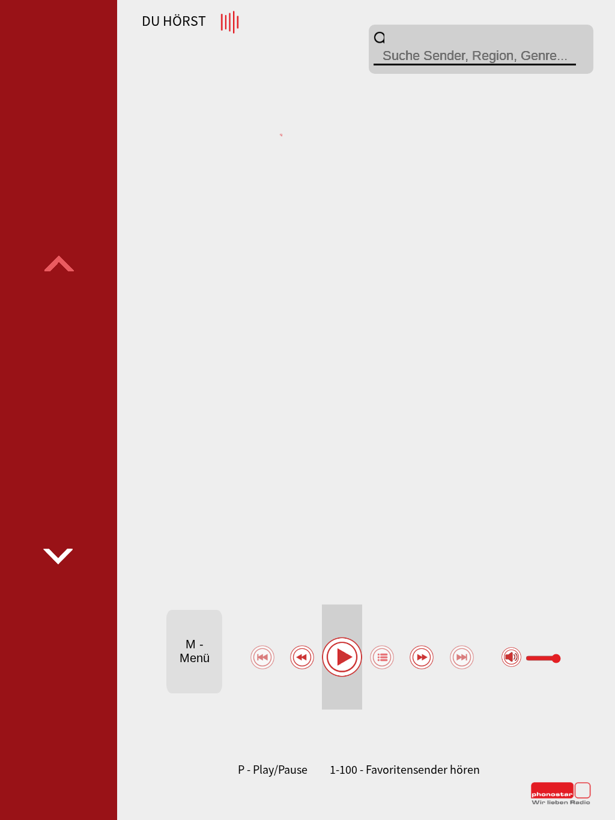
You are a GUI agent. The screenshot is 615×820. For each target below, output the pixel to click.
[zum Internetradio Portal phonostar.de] (561, 802)
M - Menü (195, 651)
